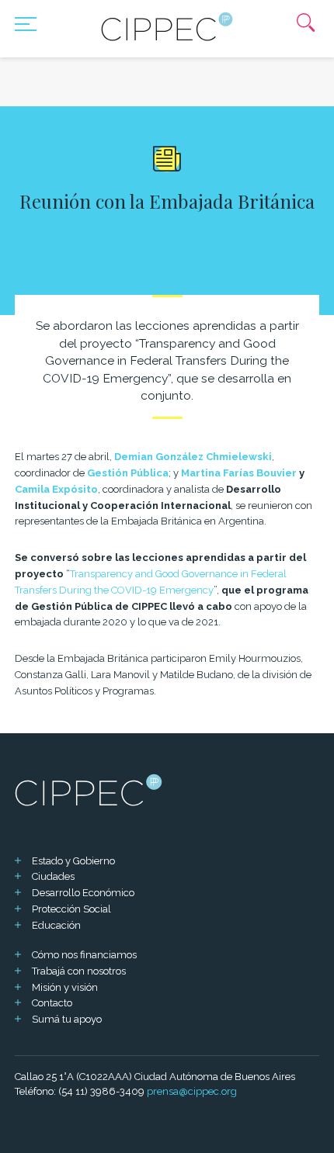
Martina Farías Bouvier (239, 473)
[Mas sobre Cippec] (167, 26)
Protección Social (71, 909)
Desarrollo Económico (83, 893)
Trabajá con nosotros (79, 971)
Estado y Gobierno (73, 861)
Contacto (52, 1003)
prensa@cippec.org (192, 1091)
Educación (56, 925)
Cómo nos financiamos (84, 955)
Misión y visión (65, 987)
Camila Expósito (56, 489)
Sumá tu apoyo (67, 1019)
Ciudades (53, 876)
